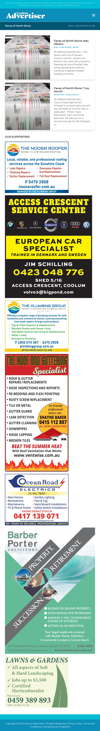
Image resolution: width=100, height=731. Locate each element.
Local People (65, 47)
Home (70, 26)
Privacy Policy (75, 723)
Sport (76, 47)
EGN (56, 47)
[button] (93, 15)
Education (59, 95)
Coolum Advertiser (34, 723)
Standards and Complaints (56, 727)
